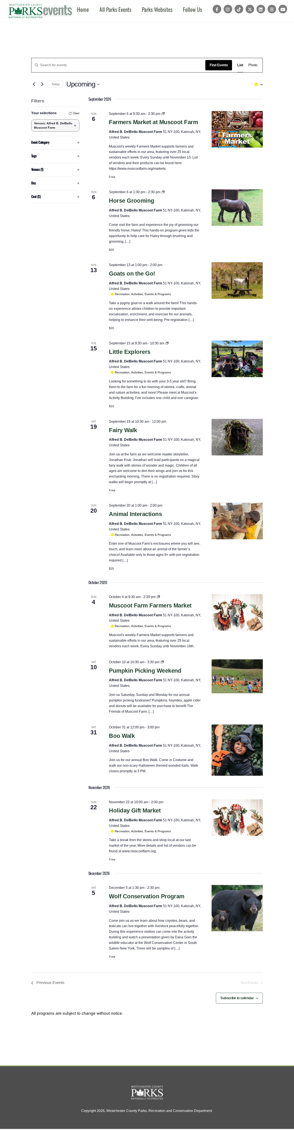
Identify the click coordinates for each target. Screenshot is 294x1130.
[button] (257, 84)
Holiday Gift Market (135, 810)
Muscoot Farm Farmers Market (150, 605)
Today (55, 84)
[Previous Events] (33, 84)
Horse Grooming (131, 200)
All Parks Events (115, 9)
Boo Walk (122, 736)
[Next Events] (42, 84)
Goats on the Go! (132, 273)
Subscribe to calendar (237, 998)
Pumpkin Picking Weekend (145, 671)
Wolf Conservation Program (146, 896)
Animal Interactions (135, 514)
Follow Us (192, 9)
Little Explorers (129, 352)
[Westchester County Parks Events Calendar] (40, 14)
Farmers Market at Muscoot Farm (153, 122)
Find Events (219, 65)
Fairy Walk (123, 430)
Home (83, 9)
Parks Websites (157, 9)
